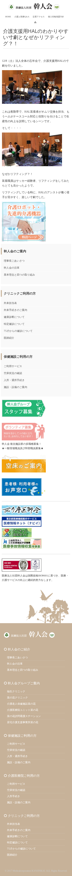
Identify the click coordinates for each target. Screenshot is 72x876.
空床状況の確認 (13, 373)
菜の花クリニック (17, 697)
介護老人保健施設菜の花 (21, 703)
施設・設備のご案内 (15, 387)
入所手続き (13, 796)
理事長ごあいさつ (14, 260)
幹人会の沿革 (11, 267)
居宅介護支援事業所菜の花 (22, 722)
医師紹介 (9, 337)
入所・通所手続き (14, 380)
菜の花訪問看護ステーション (24, 716)
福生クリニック (16, 691)
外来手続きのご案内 (15, 309)
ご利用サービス (13, 366)
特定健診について (14, 323)
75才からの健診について (18, 330)
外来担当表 (10, 302)
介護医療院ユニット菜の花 (22, 709)
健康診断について (14, 316)
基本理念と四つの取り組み (19, 274)
